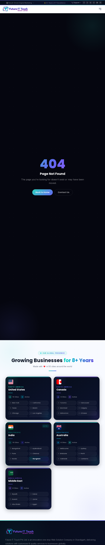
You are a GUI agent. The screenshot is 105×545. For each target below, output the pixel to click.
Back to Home (42, 192)
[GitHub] (100, 2)
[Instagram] (93, 2)
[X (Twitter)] (87, 2)
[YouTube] (97, 2)
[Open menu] (100, 9)
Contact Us (63, 192)
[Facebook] (84, 2)
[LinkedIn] (90, 2)
